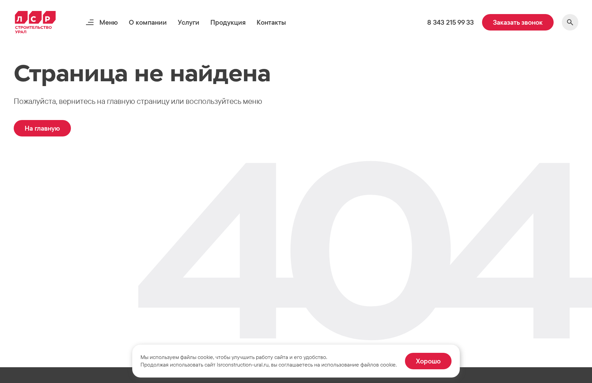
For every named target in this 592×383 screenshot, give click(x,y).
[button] (148, 22)
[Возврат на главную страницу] (35, 22)
